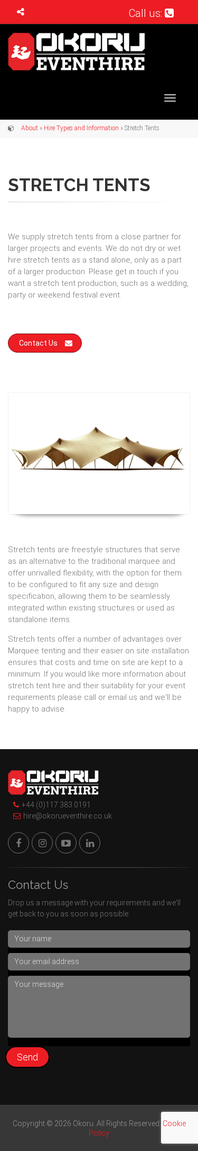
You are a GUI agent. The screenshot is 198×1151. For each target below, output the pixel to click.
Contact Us (38, 343)
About (29, 128)
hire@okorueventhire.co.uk (67, 816)
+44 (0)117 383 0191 (56, 805)
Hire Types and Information (81, 128)
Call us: (147, 13)
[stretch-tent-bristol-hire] (99, 453)
